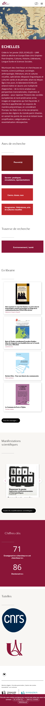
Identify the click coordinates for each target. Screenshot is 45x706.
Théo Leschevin (9, 378)
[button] (5, 481)
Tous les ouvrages (9, 421)
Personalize (23, 702)
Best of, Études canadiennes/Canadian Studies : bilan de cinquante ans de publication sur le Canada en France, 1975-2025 (22, 343)
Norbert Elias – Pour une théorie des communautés (22, 376)
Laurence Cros (9, 346)
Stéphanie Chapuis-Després (12, 312)
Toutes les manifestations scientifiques (17, 511)
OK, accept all (18, 699)
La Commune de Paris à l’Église (15, 407)
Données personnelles (18, 685)
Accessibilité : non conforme (9, 687)
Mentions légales (6, 685)
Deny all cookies (32, 699)
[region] (22, 480)
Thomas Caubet (9, 409)
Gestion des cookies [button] (30, 685)
